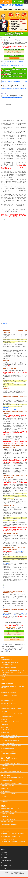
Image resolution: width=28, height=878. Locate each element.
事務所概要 (3, 847)
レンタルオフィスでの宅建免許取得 (8, 698)
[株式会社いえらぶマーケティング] (3, 584)
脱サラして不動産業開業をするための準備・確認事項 (11, 783)
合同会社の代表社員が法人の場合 (7, 743)
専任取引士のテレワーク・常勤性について (9, 690)
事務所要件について (5, 711)
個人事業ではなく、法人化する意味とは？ (9, 793)
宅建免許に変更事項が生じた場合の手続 (9, 735)
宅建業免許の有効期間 (5, 705)
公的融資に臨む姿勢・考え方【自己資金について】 (11, 811)
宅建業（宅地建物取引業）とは (7, 700)
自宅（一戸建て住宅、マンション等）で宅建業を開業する (12, 713)
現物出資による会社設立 (5, 791)
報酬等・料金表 (4, 852)
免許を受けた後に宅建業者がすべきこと (9, 729)
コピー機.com (6, 563)
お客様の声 (3, 676)
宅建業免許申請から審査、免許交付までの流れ (10, 721)
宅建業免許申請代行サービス (6, 659)
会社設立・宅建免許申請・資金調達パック (9, 667)
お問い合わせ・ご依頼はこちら (14, 57)
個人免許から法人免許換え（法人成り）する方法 (10, 836)
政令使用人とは (4, 719)
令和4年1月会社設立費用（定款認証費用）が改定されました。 (13, 777)
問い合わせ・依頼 (4, 854)
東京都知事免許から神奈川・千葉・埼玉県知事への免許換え (13, 833)
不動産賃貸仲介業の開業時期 (6, 780)
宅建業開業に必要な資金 (5, 760)
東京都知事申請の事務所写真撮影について (9, 839)
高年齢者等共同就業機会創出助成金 (8, 827)
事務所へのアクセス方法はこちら (11, 409)
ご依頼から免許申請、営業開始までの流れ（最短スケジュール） (13, 670)
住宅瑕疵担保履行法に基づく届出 (7, 765)
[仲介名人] (3, 586)
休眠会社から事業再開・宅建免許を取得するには (10, 737)
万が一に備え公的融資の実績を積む (8, 819)
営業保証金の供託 (4, 724)
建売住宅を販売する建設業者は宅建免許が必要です (11, 771)
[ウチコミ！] (3, 607)
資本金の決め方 (4, 796)
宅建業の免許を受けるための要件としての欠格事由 (11, 708)
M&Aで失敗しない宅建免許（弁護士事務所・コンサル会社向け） (13, 842)
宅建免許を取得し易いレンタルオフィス (9, 692)
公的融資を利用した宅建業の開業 (7, 785)
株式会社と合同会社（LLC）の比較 (8, 799)
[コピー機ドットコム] (3, 587)
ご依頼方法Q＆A (4, 849)
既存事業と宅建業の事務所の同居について (9, 753)
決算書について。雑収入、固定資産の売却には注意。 (11, 745)
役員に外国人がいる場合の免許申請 (8, 751)
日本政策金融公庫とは (5, 816)
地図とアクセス (4, 857)
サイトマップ (3, 868)
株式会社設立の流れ (5, 788)
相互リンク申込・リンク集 (6, 865)
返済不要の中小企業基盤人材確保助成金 (9, 824)
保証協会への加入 (4, 727)
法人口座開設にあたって (5, 768)
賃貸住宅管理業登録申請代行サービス (8, 664)
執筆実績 (2, 679)
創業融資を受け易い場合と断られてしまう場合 (10, 808)
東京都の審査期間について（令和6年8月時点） (10, 695)
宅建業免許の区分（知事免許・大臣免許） (9, 703)
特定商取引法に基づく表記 (6, 860)
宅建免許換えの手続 (5, 732)
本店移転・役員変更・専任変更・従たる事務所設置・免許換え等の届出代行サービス (13, 673)
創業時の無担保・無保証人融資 (7, 821)
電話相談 (5, 2)
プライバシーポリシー (5, 862)
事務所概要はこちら (8, 407)
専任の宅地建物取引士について (7, 716)
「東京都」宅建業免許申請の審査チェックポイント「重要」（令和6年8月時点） (13, 687)
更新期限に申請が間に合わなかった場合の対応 (10, 740)
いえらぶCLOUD (19, 551)
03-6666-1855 (7, 650)
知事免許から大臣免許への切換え (7, 748)
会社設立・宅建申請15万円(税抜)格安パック (9, 662)
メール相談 (19, 2)
